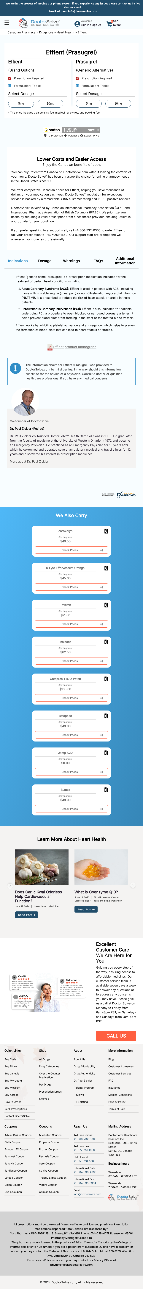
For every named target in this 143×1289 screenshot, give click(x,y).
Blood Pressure (102, 897)
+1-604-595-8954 (85, 1183)
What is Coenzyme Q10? (96, 892)
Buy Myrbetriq (13, 1080)
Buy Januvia (11, 1073)
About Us (79, 1059)
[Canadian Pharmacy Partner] (39, 22)
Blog (111, 1059)
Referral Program (84, 1087)
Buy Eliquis (11, 1066)
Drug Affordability (84, 1066)
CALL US (116, 1036)
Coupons (10, 1126)
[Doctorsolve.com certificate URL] (118, 494)
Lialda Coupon (13, 1184)
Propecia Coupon (49, 1142)
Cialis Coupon (12, 1142)
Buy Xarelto (11, 1094)
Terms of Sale (116, 1108)
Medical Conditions (120, 1094)
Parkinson (116, 900)
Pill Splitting (81, 1101)
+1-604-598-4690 (85, 1172)
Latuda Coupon (13, 1177)
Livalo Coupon (13, 1191)
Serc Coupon (47, 1163)
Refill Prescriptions (15, 1108)
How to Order (12, 1101)
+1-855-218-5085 (84, 1161)
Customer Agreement (121, 1066)
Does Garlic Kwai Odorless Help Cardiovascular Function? (38, 896)
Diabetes (79, 900)
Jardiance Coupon (15, 1170)
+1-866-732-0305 (88, 230)
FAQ (111, 1080)
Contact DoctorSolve (17, 1116)
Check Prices (70, 550)
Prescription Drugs (50, 1091)
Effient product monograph (74, 347)
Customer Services (119, 1073)
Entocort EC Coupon (16, 1149)
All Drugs (44, 1059)
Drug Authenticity (84, 1073)
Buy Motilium (12, 1087)
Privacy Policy (116, 1101)
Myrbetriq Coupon (50, 1135)
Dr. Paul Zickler (83, 1080)
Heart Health (65, 32)
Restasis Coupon (49, 1156)
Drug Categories (49, 1066)
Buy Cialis (10, 1059)
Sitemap (44, 1098)
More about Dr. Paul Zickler (29, 461)
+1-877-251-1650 (84, 1150)
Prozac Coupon (48, 1149)
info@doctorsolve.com (82, 11)
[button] (71, 132)
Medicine (53, 906)
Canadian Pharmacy (21, 32)
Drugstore (46, 32)
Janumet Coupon (14, 1156)
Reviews (79, 1094)
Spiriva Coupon (48, 1170)
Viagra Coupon (48, 1184)
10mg (50, 103)
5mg (21, 103)
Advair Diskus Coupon (17, 1135)
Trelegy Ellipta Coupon (52, 1177)
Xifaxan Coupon (49, 1191)
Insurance (114, 1087)
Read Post (25, 915)
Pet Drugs (45, 1084)
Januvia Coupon (14, 1163)
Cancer (115, 897)
